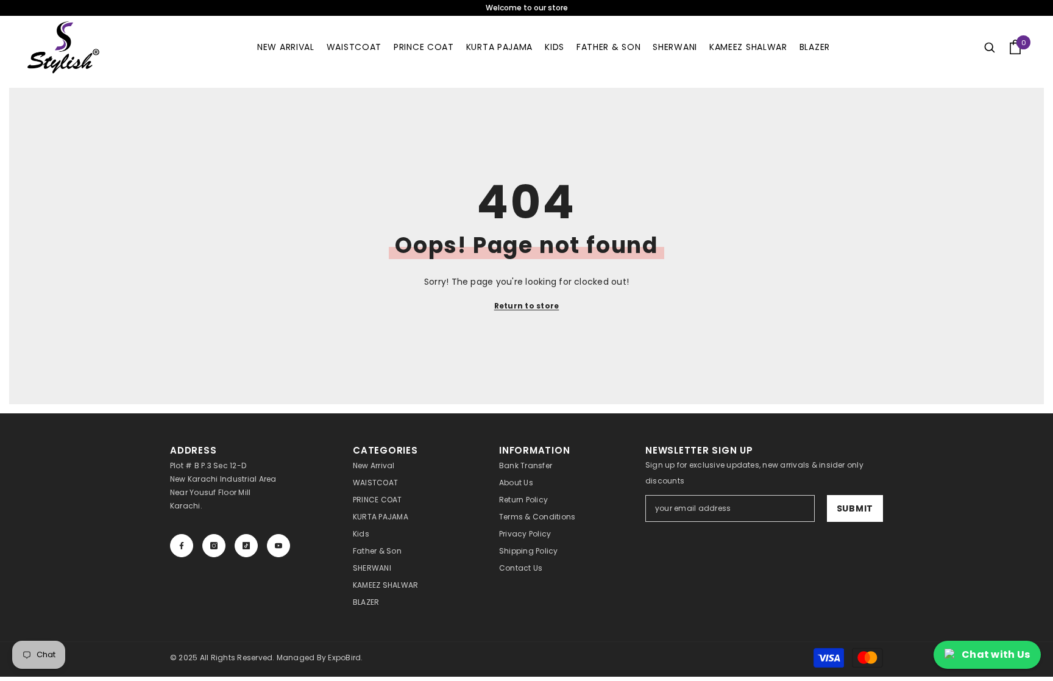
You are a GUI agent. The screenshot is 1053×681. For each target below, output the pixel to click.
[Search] (990, 47)
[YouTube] (278, 545)
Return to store (526, 306)
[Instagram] (213, 545)
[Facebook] (181, 545)
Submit (855, 508)
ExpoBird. (345, 657)
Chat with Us (996, 654)
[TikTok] (246, 545)
